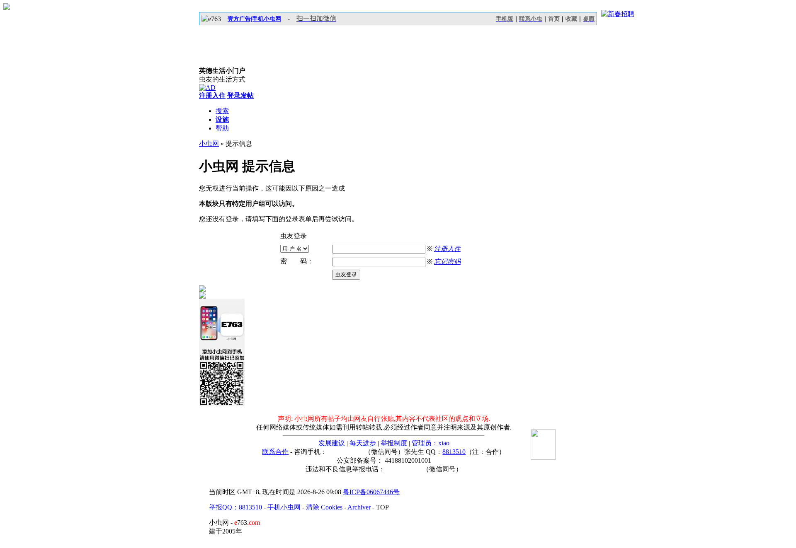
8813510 (454, 451)
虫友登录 (346, 274)
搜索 (222, 110)
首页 (554, 19)
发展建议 (331, 443)
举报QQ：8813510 (235, 507)
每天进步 (362, 443)
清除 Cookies (324, 507)
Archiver (359, 507)
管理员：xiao (430, 443)
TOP (382, 507)
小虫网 (209, 143)
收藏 (571, 19)
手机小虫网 (284, 507)
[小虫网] (236, 46)
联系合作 (275, 451)
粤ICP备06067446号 (371, 491)
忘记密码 (447, 261)
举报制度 (394, 443)
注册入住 (447, 248)
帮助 (222, 128)
